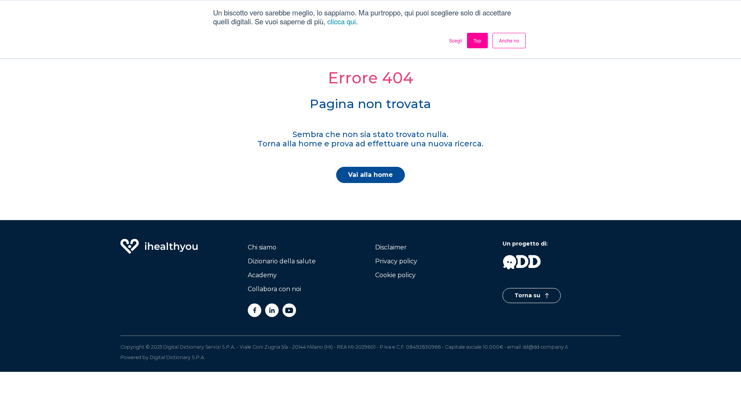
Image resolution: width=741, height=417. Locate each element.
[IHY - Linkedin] (272, 310)
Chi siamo (262, 247)
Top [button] (477, 40)
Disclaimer (391, 247)
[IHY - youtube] (289, 310)
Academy (262, 275)
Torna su (528, 295)
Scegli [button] (455, 40)
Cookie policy (395, 275)
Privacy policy (396, 261)
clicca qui (341, 21)
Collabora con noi (274, 289)
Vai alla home (370, 174)
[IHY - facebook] (254, 310)
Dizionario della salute (282, 261)
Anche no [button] (509, 40)
